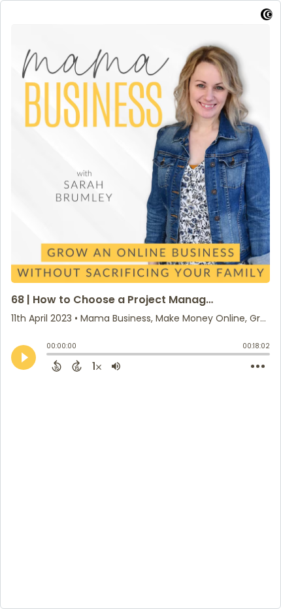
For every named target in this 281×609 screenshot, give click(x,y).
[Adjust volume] (116, 366)
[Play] (23, 357)
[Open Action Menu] (258, 366)
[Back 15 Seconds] (56, 366)
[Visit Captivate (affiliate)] (267, 16)
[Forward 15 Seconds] (77, 366)
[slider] (50, 355)
